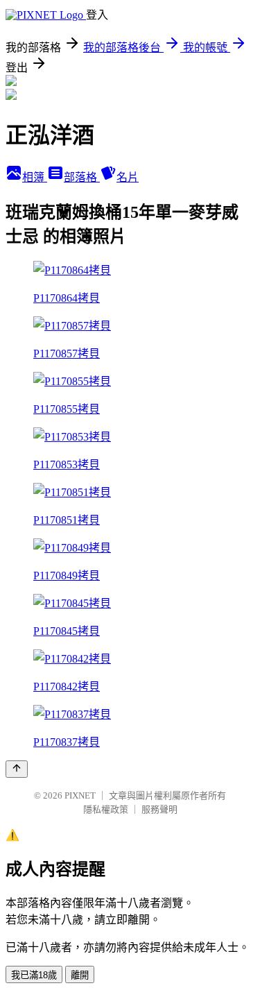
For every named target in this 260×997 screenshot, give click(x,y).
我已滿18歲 (34, 975)
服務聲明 (159, 809)
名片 (127, 177)
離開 (80, 975)
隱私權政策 (105, 809)
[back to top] (17, 769)
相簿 (34, 177)
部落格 (82, 177)
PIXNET (80, 795)
